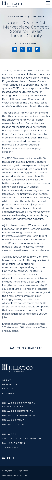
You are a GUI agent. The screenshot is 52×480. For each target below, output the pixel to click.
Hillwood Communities (19, 416)
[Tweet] (22, 49)
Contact (8, 393)
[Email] (37, 49)
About (6, 380)
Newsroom (10, 384)
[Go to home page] (12, 4)
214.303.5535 (10, 448)
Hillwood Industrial (17, 411)
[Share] (14, 49)
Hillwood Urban (14, 420)
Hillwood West (13, 424)
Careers (8, 389)
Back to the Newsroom (26, 348)
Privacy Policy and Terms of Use (14, 475)
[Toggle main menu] (48, 2)
